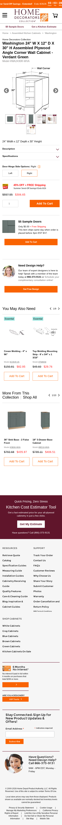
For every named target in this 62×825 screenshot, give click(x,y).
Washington (51, 33)
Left (10, 173)
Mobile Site (45, 818)
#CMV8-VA (14, 362)
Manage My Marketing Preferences (21, 810)
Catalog (6, 560)
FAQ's (36, 565)
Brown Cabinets (11, 641)
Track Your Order (43, 555)
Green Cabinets (11, 646)
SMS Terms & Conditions (42, 611)
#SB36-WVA (15, 447)
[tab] (31, 148)
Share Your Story (42, 581)
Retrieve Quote (11, 555)
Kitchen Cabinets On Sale (16, 651)
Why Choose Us (42, 575)
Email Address (29, 729)
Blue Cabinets (10, 636)
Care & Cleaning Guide (15, 596)
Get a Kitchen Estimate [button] (44, 26)
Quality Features (11, 591)
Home (5, 33)
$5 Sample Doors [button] (15, 26)
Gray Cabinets (10, 631)
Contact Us (39, 560)
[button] (55, 15)
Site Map (30, 818)
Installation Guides (13, 575)
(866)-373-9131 (42, 532)
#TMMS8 (42, 362)
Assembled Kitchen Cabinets (26, 33)
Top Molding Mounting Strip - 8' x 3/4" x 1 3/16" (45, 354)
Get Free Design (31, 289)
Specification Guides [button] (14, 565)
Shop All (30, 397)
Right (29, 173)
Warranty (38, 596)
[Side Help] (39, 166)
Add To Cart (45, 203)
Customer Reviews (44, 570)
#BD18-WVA (43, 447)
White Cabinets (11, 625)
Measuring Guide (12, 570)
